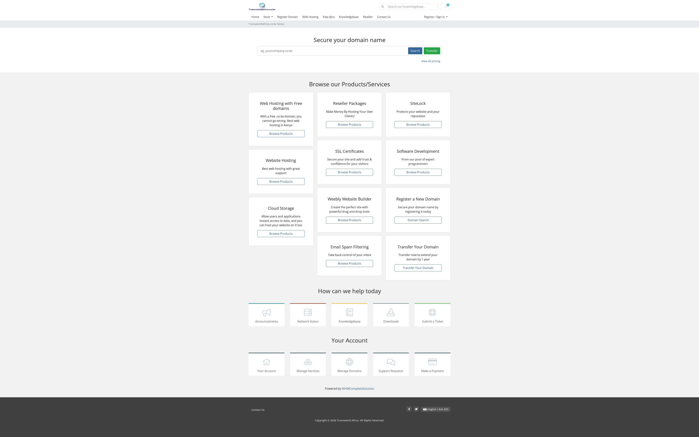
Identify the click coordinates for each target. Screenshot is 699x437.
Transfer (432, 51)
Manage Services (308, 371)
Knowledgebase (349, 17)
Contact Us (384, 17)
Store (267, 17)
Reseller (368, 17)
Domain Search (418, 220)
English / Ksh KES (438, 409)
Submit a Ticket (432, 321)
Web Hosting (310, 17)
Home (255, 17)
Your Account (266, 371)
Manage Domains (349, 371)
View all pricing (431, 61)
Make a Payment (432, 371)
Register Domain (287, 17)
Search (415, 51)
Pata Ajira (329, 17)
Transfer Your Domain (418, 268)
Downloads (391, 321)
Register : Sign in (434, 17)
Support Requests (391, 371)
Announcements (266, 321)
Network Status (308, 321)
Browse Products (281, 134)
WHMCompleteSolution (358, 389)
